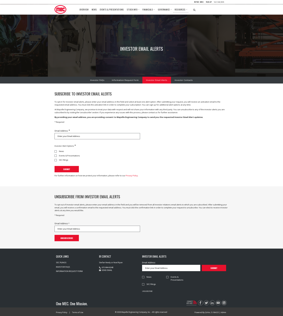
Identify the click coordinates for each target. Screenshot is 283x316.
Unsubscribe (147, 291)
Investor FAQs (97, 80)
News (61, 151)
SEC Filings (63, 160)
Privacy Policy (132, 175)
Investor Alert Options (64, 146)
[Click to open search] (194, 10)
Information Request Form (125, 80)
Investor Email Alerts (156, 80)
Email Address (61, 130)
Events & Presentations (69, 155)
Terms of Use (77, 312)
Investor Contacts (184, 80)
